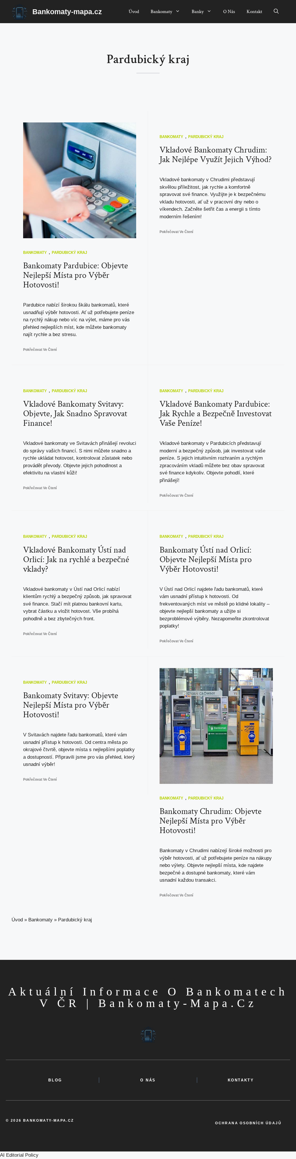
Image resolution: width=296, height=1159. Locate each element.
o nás (148, 1080)
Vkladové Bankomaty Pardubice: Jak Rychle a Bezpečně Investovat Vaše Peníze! (216, 414)
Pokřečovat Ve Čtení (40, 350)
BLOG (55, 1080)
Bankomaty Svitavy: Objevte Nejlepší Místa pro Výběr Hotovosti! (70, 705)
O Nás (229, 11)
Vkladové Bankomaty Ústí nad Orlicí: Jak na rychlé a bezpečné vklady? (76, 559)
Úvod (134, 11)
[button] (276, 11)
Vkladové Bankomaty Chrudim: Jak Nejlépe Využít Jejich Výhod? (216, 154)
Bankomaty (161, 11)
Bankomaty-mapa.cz (67, 12)
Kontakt (254, 11)
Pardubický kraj (69, 252)
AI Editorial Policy (19, 1155)
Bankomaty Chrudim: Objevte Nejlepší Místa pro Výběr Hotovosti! (211, 821)
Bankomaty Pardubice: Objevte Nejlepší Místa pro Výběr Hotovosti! (75, 275)
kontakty (241, 1080)
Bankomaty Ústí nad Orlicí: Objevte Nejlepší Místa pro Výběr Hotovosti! (206, 559)
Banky (198, 11)
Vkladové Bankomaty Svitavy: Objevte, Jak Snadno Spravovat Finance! (75, 414)
